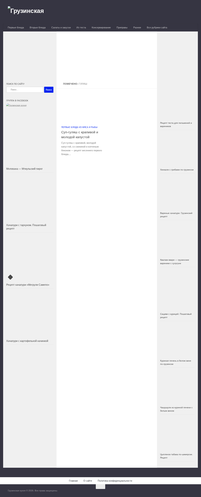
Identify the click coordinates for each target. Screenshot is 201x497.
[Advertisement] (107, 57)
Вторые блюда (38, 27)
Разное (137, 27)
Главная (73, 480)
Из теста (81, 27)
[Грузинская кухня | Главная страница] (30, 11)
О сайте (87, 480)
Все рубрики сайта (157, 27)
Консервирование (101, 27)
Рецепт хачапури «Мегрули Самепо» (27, 284)
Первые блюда (16, 27)
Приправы (122, 27)
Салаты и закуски (61, 27)
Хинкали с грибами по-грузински (177, 169)
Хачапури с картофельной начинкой (27, 341)
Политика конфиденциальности (115, 480)
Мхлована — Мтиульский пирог (24, 168)
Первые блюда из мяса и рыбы (79, 127)
